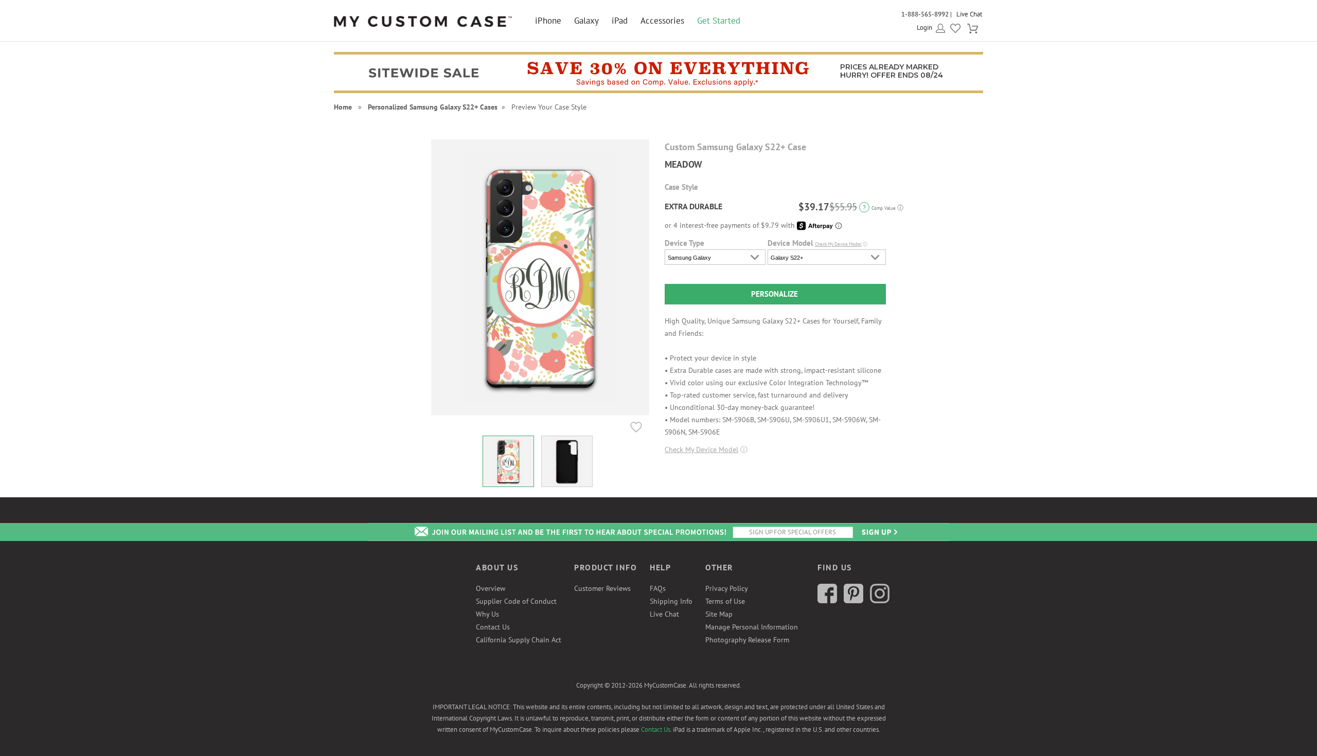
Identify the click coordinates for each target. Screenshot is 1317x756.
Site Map (719, 614)
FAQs (658, 588)
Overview (490, 588)
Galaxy (586, 20)
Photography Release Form (747, 639)
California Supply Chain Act (518, 639)
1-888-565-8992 (925, 14)
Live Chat (969, 14)
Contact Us (493, 627)
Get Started (718, 20)
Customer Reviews (602, 588)
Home (343, 107)
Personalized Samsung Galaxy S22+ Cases (432, 107)
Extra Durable (693, 206)
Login (924, 27)
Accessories (662, 20)
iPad (620, 20)
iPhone (548, 20)
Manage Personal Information (751, 627)
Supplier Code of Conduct (516, 601)
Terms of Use (725, 601)
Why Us (487, 614)
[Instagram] (879, 600)
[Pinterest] (853, 600)
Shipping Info (671, 601)
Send (879, 532)
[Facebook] (827, 600)
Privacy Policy (726, 588)
